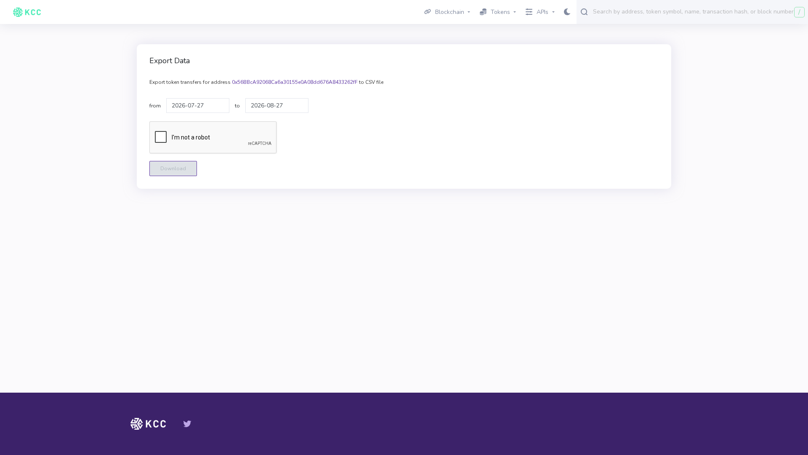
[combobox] (698, 11)
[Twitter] (187, 423)
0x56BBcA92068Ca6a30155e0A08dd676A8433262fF (295, 82)
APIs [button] (542, 12)
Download (173, 168)
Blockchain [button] (449, 12)
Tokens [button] (500, 12)
